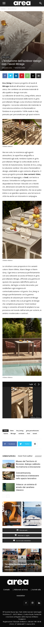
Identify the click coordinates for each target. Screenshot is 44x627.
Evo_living (19, 430)
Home (3, 9)
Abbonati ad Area (21, 589)
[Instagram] (32, 602)
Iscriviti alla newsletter (23, 540)
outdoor (21, 433)
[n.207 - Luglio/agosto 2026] (11, 514)
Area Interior (12, 9)
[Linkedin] (39, 603)
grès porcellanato (32, 430)
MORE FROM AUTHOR (25, 456)
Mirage (13, 433)
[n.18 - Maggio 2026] (32, 514)
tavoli (35, 433)
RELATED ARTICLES (9, 456)
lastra (6, 433)
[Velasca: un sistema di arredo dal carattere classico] (8, 487)
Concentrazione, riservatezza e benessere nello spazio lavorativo (27, 476)
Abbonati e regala (23, 535)
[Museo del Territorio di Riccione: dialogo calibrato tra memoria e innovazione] (8, 464)
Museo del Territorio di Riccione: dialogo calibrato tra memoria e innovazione (28, 464)
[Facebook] (25, 603)
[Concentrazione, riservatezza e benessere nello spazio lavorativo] (8, 476)
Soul (28, 433)
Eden (12, 430)
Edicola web (23, 530)
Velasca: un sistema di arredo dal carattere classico (26, 487)
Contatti (6, 589)
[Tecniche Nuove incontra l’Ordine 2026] (22, 560)
